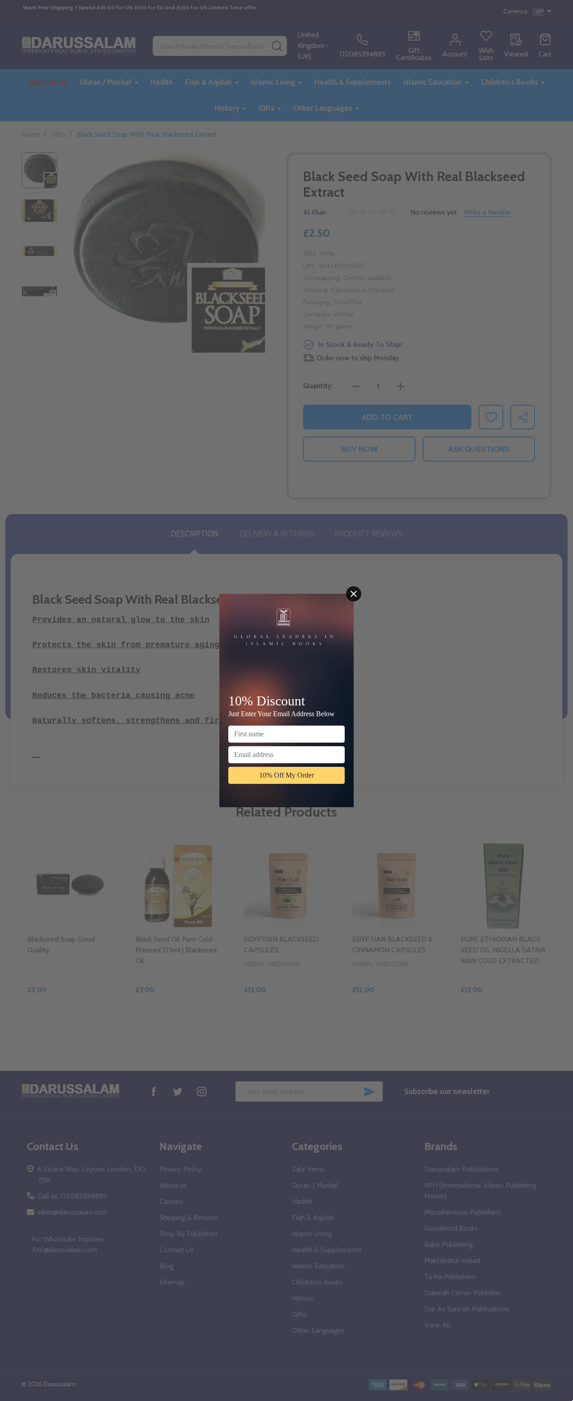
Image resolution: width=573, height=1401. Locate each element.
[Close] (353, 593)
